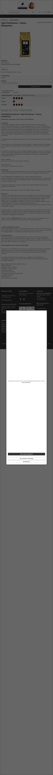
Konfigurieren (26, 461)
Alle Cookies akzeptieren (26, 454)
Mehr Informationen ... (26, 382)
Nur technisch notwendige (26, 458)
